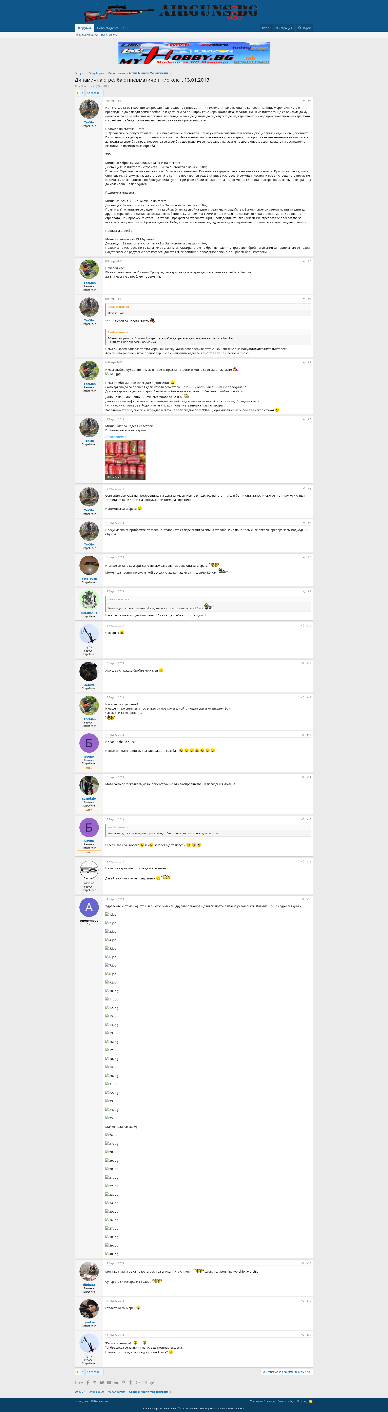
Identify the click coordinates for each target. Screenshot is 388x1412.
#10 (309, 625)
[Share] (304, 101)
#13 (309, 735)
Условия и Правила (262, 1401)
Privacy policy (285, 1401)
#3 (309, 299)
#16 (309, 861)
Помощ (302, 1401)
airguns (83, 1401)
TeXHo (82, 86)
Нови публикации (86, 35)
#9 (309, 591)
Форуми (84, 28)
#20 (309, 1335)
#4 (309, 362)
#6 (309, 488)
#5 (309, 419)
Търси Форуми (110, 35)
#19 (309, 1300)
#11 (309, 663)
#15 (309, 819)
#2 (309, 261)
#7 (309, 523)
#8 (309, 557)
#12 (309, 697)
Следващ (93, 93)
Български (101, 1401)
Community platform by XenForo (175, 1408)
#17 (309, 899)
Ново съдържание (110, 28)
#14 (309, 777)
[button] (127, 28)
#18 (309, 1263)
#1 (309, 101)
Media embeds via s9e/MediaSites (227, 1408)
